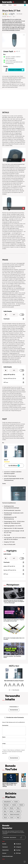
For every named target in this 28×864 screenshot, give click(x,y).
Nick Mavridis (19, 13)
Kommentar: (5, 725)
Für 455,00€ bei (12, 465)
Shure (5, 19)
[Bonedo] (8, 2)
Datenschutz (5, 850)
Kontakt (4, 843)
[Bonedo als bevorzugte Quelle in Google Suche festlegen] (12, 14)
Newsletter (9, 837)
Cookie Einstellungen (7, 856)
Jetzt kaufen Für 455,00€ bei (15, 69)
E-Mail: (4, 743)
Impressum (5, 847)
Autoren (4, 853)
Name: (4, 737)
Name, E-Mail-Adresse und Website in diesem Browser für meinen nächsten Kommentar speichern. (13, 752)
